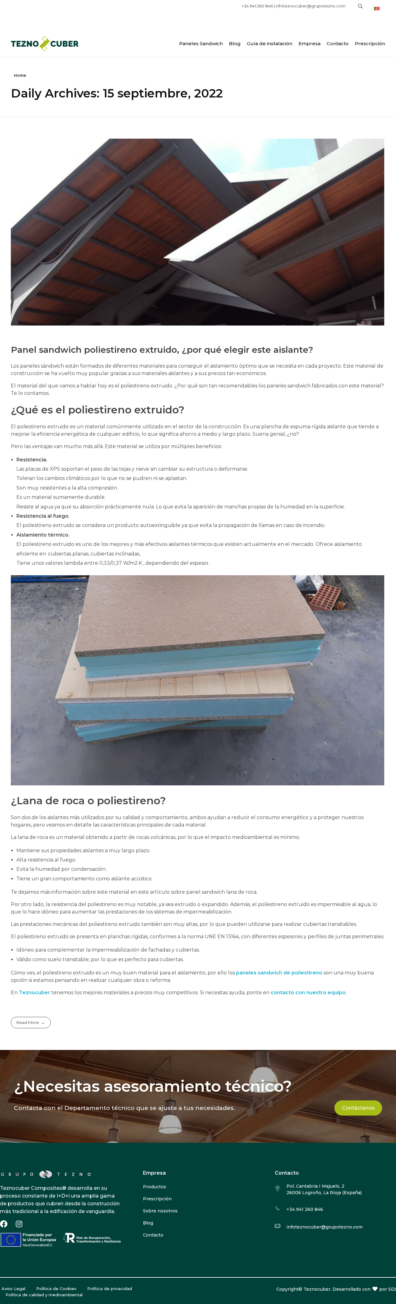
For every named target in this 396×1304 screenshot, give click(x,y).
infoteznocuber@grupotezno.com (311, 5)
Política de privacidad (109, 1288)
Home (20, 75)
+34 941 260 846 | (259, 5)
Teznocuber (34, 992)
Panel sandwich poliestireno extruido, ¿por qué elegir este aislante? (162, 349)
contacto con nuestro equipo (307, 992)
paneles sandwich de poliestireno (278, 973)
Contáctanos (358, 1108)
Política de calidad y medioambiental (44, 1294)
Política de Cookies (56, 1288)
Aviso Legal (13, 1288)
